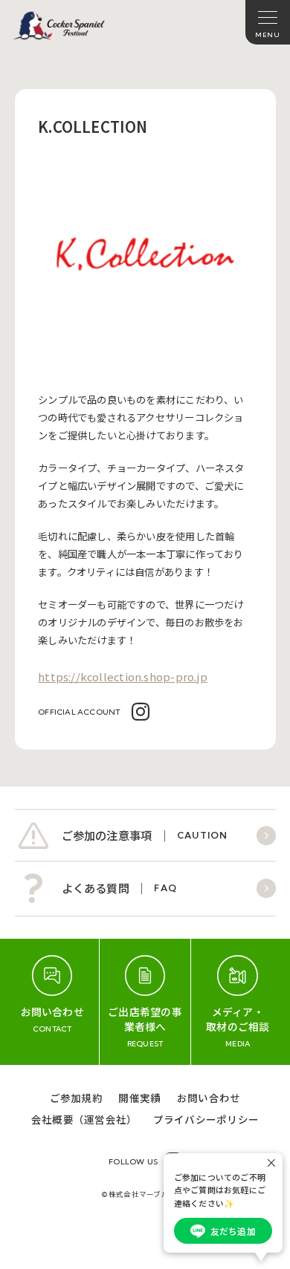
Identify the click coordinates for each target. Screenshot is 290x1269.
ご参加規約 (76, 1097)
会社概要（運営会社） (84, 1119)
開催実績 (139, 1097)
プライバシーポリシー (206, 1119)
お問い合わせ (208, 1097)
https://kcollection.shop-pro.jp (122, 676)
